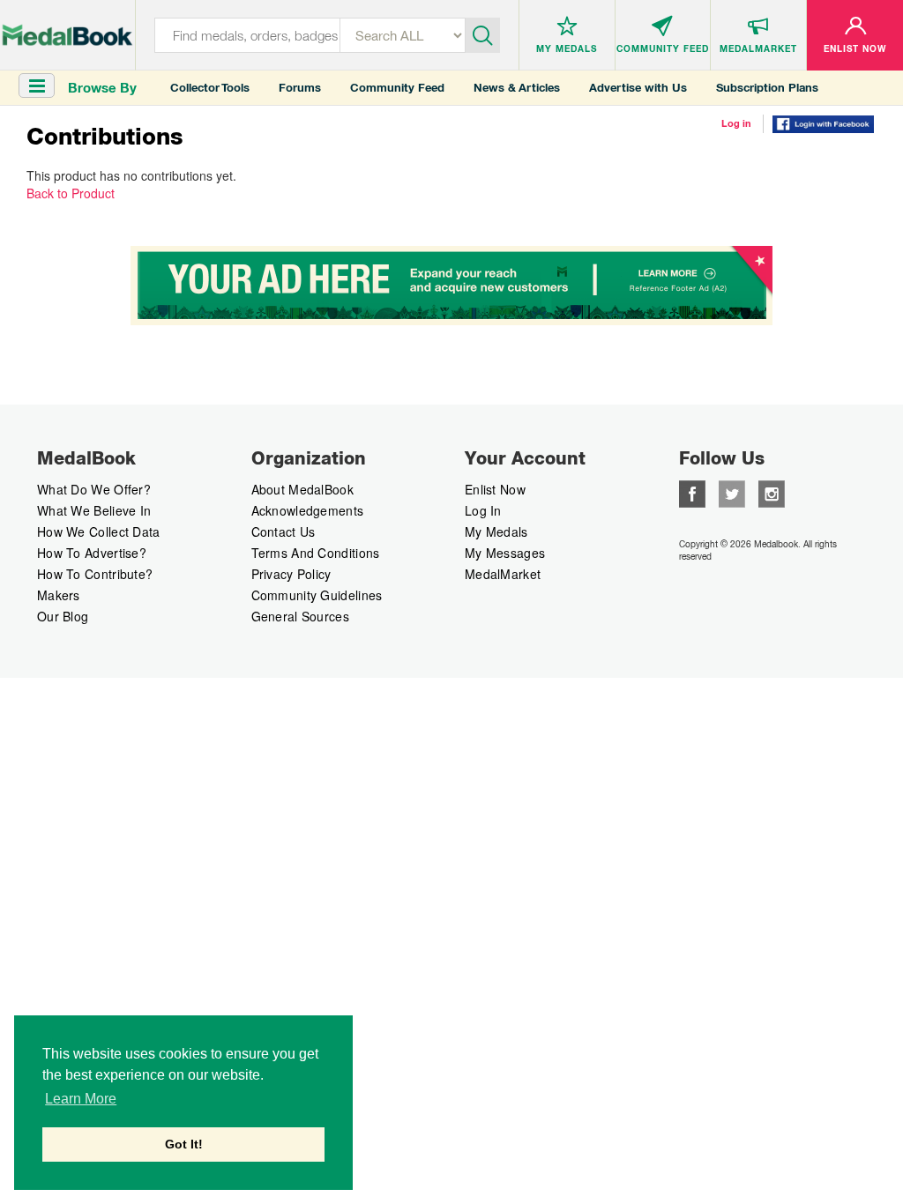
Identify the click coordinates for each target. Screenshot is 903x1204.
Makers (58, 595)
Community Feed (397, 87)
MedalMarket (503, 574)
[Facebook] (692, 492)
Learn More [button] (80, 1098)
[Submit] (483, 33)
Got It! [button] (184, 1144)
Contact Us (283, 531)
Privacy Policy (291, 574)
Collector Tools (210, 87)
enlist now (495, 489)
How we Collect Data (98, 531)
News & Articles (517, 87)
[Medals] (67, 31)
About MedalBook (302, 489)
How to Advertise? (91, 552)
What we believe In (94, 510)
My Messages (505, 552)
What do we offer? (94, 489)
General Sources (300, 616)
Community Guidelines (317, 595)
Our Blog (62, 616)
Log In (483, 510)
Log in (736, 123)
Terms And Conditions (315, 552)
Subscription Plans (767, 87)
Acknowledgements (307, 510)
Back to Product (70, 193)
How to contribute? (95, 574)
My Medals (496, 531)
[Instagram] (771, 492)
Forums (300, 87)
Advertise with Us (638, 87)
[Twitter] (732, 492)
